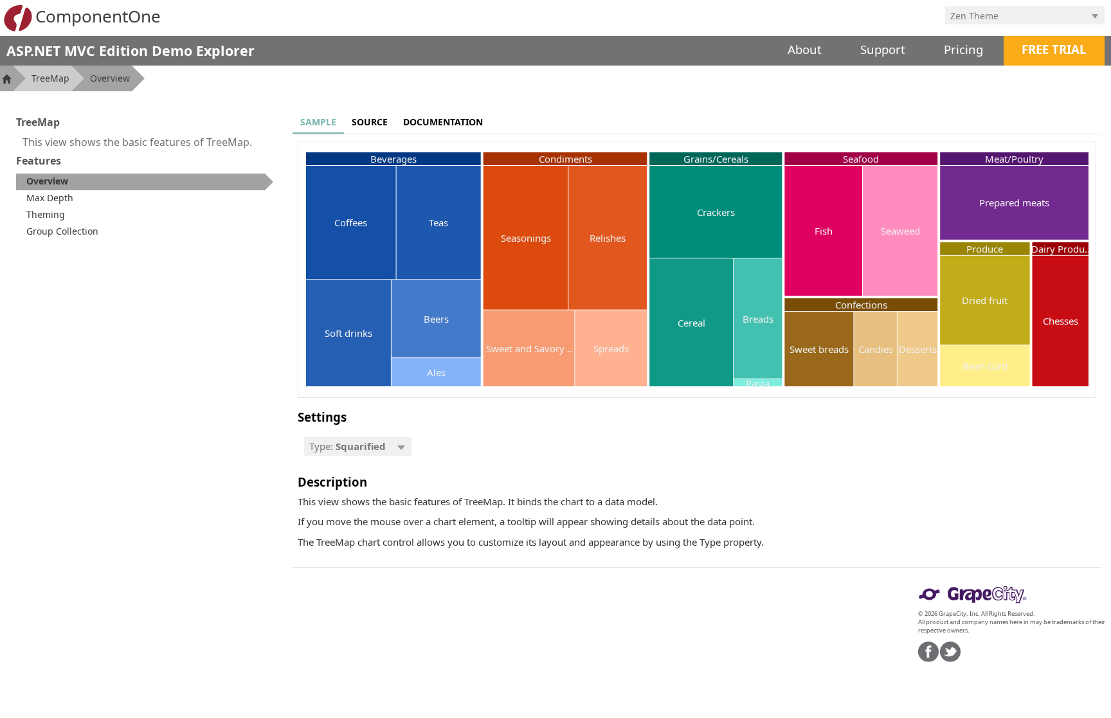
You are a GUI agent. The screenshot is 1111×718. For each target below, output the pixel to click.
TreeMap (50, 78)
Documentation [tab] (443, 122)
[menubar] (357, 446)
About (805, 49)
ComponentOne (98, 16)
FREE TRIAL (1054, 49)
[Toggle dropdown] (1095, 15)
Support (882, 49)
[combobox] (1015, 15)
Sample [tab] (318, 122)
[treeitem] (144, 182)
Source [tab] (370, 122)
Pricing (963, 49)
